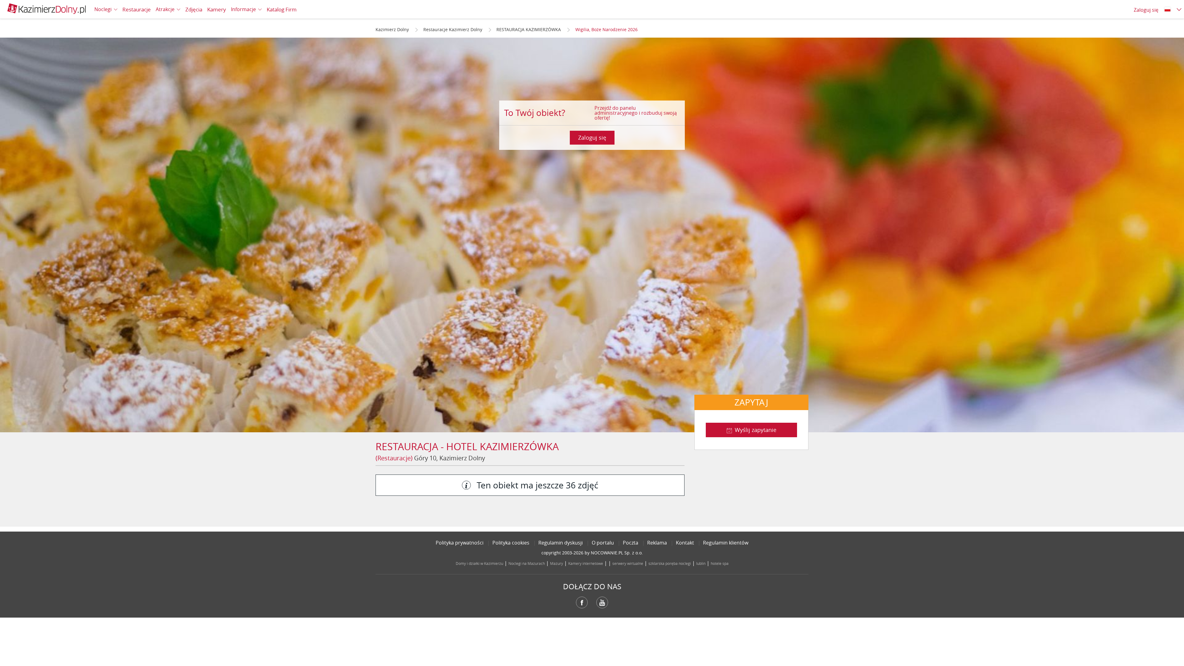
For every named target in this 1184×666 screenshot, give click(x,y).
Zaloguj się (592, 137)
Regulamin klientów (725, 542)
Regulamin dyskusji (560, 542)
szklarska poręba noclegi (669, 563)
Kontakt (685, 542)
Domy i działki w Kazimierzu (479, 563)
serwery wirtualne (627, 563)
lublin (700, 563)
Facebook (582, 602)
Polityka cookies (510, 542)
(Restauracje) (394, 458)
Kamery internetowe (585, 563)
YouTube (602, 602)
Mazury (556, 563)
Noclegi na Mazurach (526, 563)
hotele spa (720, 563)
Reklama (657, 542)
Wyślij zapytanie (755, 430)
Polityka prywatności (459, 542)
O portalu (603, 542)
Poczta (630, 542)
